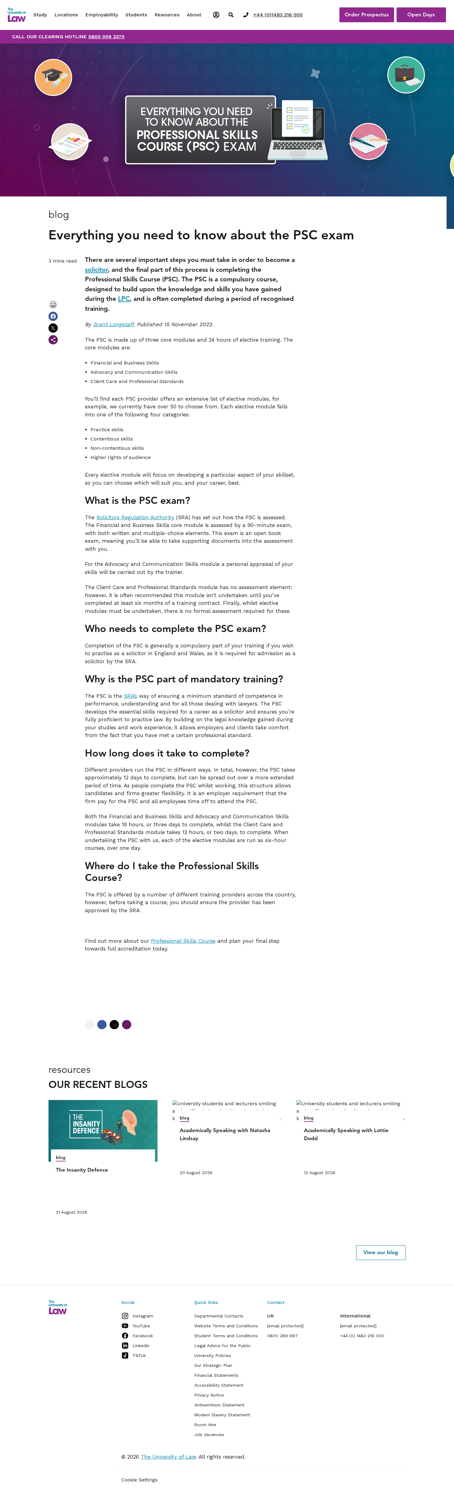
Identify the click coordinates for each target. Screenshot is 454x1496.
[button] (381, 1252)
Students (136, 15)
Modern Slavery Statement (222, 1414)
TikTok (139, 1355)
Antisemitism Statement (219, 1404)
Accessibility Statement (218, 1385)
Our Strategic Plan (213, 1365)
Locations (66, 15)
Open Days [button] (421, 14)
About (194, 15)
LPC (124, 298)
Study (40, 15)
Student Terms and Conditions (226, 1335)
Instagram (142, 1315)
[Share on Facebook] (53, 316)
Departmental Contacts (218, 1315)
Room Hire (205, 1424)
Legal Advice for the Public (222, 1345)
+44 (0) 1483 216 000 (362, 1335)
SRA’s (130, 696)
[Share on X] (53, 328)
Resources (166, 15)
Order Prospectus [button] (367, 14)
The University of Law (168, 1457)
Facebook (142, 1335)
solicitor (96, 269)
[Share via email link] (53, 339)
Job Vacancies (209, 1434)
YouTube (141, 1325)
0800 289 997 (282, 1335)
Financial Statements (216, 1375)
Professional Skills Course (183, 941)
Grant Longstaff (113, 324)
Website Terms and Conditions (226, 1325)
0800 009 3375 (106, 37)
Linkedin (140, 1345)
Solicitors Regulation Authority (135, 517)
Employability (101, 15)
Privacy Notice (209, 1395)
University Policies (212, 1355)
